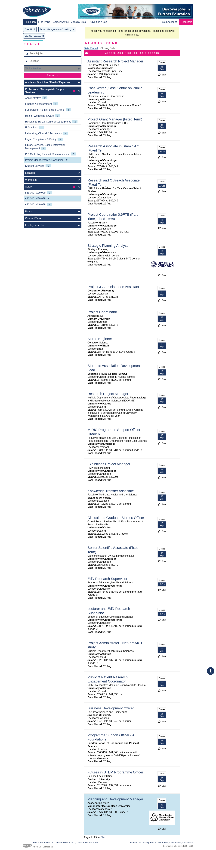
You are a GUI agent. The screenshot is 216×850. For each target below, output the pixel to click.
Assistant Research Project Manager (115, 61)
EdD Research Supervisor (107, 579)
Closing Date (107, 48)
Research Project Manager (107, 394)
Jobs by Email (79, 22)
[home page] (37, 12)
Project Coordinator (102, 312)
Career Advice (61, 22)
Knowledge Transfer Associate (110, 491)
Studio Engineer (99, 339)
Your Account (169, 22)
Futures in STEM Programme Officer (115, 772)
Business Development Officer (110, 708)
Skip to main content (12, 2)
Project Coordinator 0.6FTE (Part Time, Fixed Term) (112, 217)
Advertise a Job (98, 22)
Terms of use (135, 842)
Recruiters (186, 22)
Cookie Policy (163, 842)
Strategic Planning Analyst (107, 246)
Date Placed (91, 48)
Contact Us (48, 847)
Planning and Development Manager (115, 799)
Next (103, 837)
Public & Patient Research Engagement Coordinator (107, 679)
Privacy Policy (149, 842)
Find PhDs (44, 22)
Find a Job (30, 22)
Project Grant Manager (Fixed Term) (114, 119)
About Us (37, 847)
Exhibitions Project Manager (108, 464)
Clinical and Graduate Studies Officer (115, 518)
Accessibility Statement (182, 842)
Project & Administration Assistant (113, 287)
